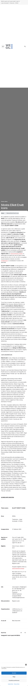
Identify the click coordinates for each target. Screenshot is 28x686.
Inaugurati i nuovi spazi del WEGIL (10, 635)
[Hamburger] (3, 46)
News (6, 201)
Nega (14, 676)
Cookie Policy (10, 683)
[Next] (25, 633)
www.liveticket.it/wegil (16, 253)
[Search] (25, 46)
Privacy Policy (16, 683)
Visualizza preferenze (14, 680)
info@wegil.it (4, 260)
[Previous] (21, 633)
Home (2, 201)
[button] (26, 664)
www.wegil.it (15, 587)
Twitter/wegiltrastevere (18, 597)
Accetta (14, 673)
